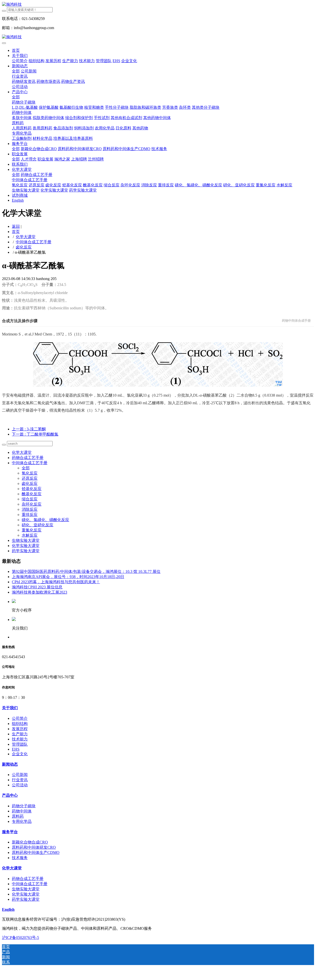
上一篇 (29, 429)
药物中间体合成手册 (296, 320)
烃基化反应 (31, 489)
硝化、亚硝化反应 (37, 525)
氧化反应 (30, 473)
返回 (16, 226)
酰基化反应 (31, 494)
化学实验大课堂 (26, 546)
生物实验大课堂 (26, 540)
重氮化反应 (31, 530)
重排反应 (30, 514)
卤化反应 (24, 247)
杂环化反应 (31, 504)
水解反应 (30, 535)
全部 (16, 71)
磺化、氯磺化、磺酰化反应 (45, 520)
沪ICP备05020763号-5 (20, 937)
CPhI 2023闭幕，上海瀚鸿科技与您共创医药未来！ (56, 582)
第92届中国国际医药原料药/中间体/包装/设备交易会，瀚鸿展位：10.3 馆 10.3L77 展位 (86, 571)
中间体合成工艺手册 (33, 242)
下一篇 (35, 434)
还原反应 (30, 478)
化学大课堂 (26, 237)
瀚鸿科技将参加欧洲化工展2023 (39, 592)
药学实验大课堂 (26, 551)
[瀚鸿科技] (158, 4)
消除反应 (30, 509)
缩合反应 (30, 499)
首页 (16, 50)
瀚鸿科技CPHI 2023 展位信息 (37, 587)
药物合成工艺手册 (27, 458)
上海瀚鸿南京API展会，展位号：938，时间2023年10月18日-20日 (68, 577)
